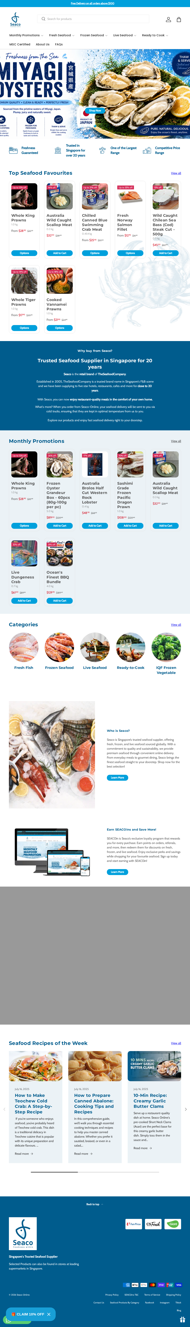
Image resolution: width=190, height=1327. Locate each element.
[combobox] (93, 19)
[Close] (48, 1314)
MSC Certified (19, 44)
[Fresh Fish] (23, 647)
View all (176, 173)
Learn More (117, 777)
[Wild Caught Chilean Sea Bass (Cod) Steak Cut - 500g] (166, 196)
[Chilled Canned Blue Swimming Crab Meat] (95, 196)
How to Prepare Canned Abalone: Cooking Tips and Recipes (94, 1104)
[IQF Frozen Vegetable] (166, 647)
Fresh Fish (23, 667)
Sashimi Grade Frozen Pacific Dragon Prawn (125, 495)
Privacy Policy (112, 1294)
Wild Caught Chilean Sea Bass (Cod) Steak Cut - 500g (165, 224)
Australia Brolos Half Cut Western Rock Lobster (94, 492)
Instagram (165, 1302)
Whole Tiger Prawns (23, 302)
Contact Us (99, 1302)
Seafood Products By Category (124, 1302)
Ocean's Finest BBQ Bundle (58, 577)
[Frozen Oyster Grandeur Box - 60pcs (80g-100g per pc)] (60, 464)
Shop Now (171, 116)
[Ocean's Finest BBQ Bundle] (60, 553)
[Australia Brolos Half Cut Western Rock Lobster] (95, 464)
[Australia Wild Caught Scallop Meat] (60, 196)
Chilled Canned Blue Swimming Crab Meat (94, 222)
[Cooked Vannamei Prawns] (60, 281)
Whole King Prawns (23, 217)
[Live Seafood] (95, 647)
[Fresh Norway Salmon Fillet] (130, 196)
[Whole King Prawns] (24, 196)
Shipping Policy (173, 1294)
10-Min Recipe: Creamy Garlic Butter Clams (150, 1101)
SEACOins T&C (131, 1294)
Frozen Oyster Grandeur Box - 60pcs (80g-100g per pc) (58, 495)
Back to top (93, 1204)
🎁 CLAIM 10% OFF (27, 1314)
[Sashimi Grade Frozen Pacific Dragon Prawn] (130, 464)
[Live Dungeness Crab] (24, 553)
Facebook (149, 1302)
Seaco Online (23, 1294)
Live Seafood (95, 667)
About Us (43, 44)
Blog (179, 1310)
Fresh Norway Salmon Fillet (124, 222)
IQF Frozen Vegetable (166, 670)
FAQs (59, 44)
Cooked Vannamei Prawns (57, 304)
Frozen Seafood (59, 667)
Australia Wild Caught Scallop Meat (59, 220)
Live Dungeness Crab (22, 577)
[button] (179, 19)
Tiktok (178, 1302)
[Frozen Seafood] (59, 647)
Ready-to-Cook (131, 667)
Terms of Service (152, 1294)
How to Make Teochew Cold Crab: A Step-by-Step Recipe (33, 1104)
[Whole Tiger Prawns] (24, 281)
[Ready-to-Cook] (130, 647)
